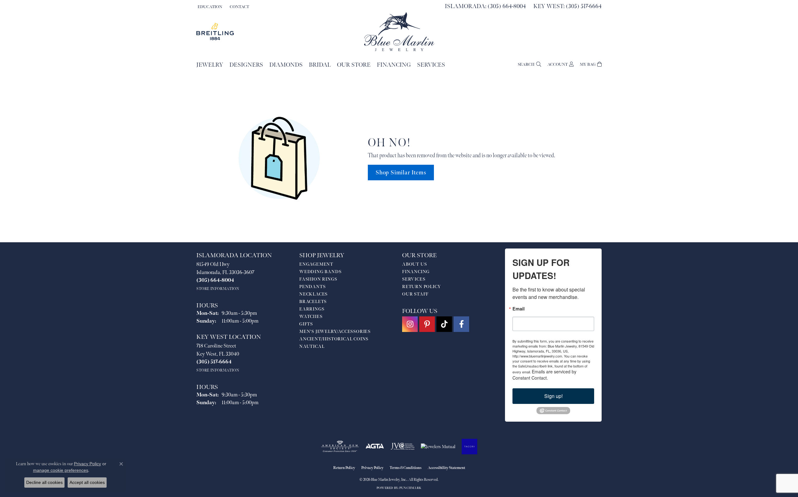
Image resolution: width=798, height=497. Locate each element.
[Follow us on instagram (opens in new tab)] (410, 324)
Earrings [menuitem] (311, 309)
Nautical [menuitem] (311, 346)
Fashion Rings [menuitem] (318, 279)
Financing (394, 65)
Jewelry (209, 65)
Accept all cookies (87, 482)
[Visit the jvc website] (403, 446)
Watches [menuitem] (311, 316)
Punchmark (410, 488)
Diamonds (286, 65)
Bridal (320, 65)
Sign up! (553, 396)
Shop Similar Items (401, 172)
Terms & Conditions (405, 468)
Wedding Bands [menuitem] (320, 271)
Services (431, 65)
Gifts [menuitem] (306, 324)
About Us (414, 264)
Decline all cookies (44, 482)
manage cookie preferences (60, 470)
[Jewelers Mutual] (438, 446)
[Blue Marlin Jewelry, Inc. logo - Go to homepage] (399, 31)
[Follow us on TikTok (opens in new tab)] (444, 324)
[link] (238, 7)
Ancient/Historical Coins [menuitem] (333, 339)
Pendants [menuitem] (312, 286)
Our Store (354, 65)
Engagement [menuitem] (316, 264)
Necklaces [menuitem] (313, 294)
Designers (246, 65)
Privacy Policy (372, 468)
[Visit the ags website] (340, 446)
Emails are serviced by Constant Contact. (544, 374)
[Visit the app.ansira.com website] (469, 446)
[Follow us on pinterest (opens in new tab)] (427, 324)
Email (518, 308)
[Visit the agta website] (374, 446)
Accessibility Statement (446, 468)
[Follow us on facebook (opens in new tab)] (461, 324)
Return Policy (421, 286)
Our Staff (415, 294)
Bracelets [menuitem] (313, 301)
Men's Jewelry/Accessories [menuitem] (335, 331)
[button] (209, 7)
